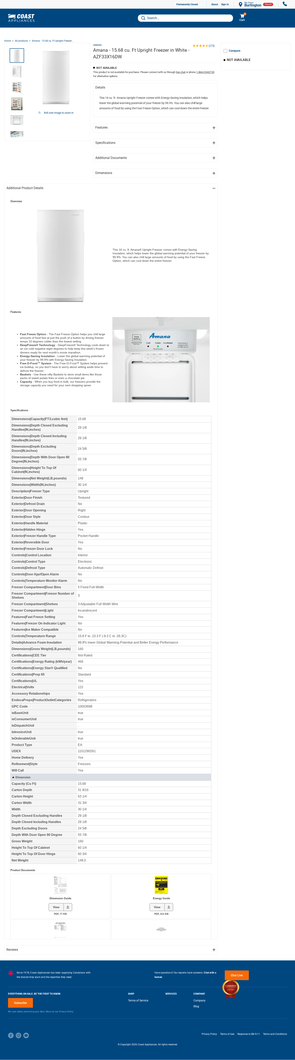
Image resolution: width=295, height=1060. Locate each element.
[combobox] (185, 18)
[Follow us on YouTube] (26, 1035)
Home (7, 40)
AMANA (97, 45)
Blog (196, 1006)
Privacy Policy (209, 1034)
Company (199, 1000)
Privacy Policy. (66, 1011)
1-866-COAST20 (205, 72)
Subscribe (20, 1002)
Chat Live (237, 975)
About (214, 4)
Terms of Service (138, 1000)
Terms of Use (227, 1034)
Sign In (225, 4)
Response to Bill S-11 (248, 1034)
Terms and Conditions (275, 1034)
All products (21, 40)
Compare (234, 50)
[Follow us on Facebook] (11, 1035)
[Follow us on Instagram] (18, 1035)
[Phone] (285, 4)
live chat (180, 72)
